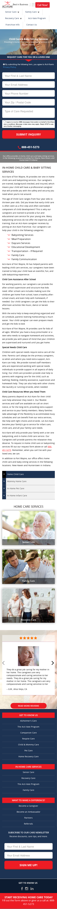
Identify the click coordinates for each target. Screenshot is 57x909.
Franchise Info (12, 25)
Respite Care (28, 739)
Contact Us (31, 25)
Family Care (31, 12)
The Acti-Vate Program (28, 727)
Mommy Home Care (16, 481)
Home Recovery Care (28, 756)
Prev (3, 663)
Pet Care (28, 750)
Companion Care (28, 733)
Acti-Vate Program (37, 18)
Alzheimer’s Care (28, 721)
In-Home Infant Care (17, 495)
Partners (28, 818)
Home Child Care (15, 474)
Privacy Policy (9, 67)
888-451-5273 (30, 147)
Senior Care (11, 12)
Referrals (28, 824)
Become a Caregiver (28, 806)
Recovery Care (12, 18)
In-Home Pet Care (15, 488)
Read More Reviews (28, 705)
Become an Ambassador (28, 812)
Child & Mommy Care (28, 744)
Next (53, 663)
